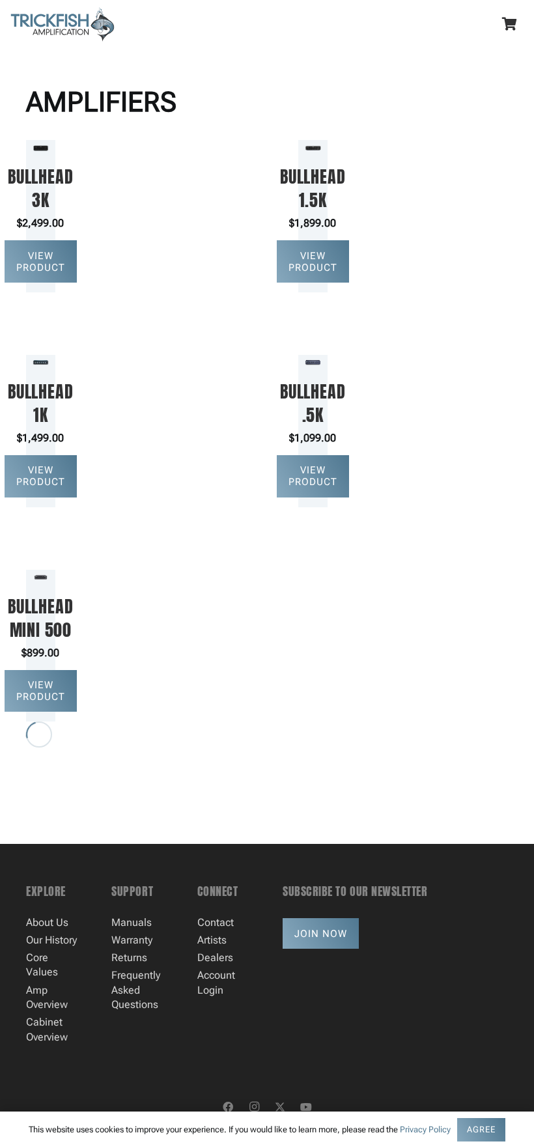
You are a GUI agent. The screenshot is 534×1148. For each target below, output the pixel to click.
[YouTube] (306, 1107)
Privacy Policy (425, 1129)
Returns (129, 957)
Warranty (131, 940)
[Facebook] (228, 1107)
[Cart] (509, 24)
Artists (212, 940)
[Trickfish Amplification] (62, 24)
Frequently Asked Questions (135, 990)
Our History (51, 940)
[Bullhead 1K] (40, 431)
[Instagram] (254, 1107)
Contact (215, 922)
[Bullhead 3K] (40, 216)
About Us (47, 922)
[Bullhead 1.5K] (313, 216)
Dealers (215, 957)
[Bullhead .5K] (313, 431)
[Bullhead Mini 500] (40, 646)
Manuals (131, 922)
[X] (280, 1107)
